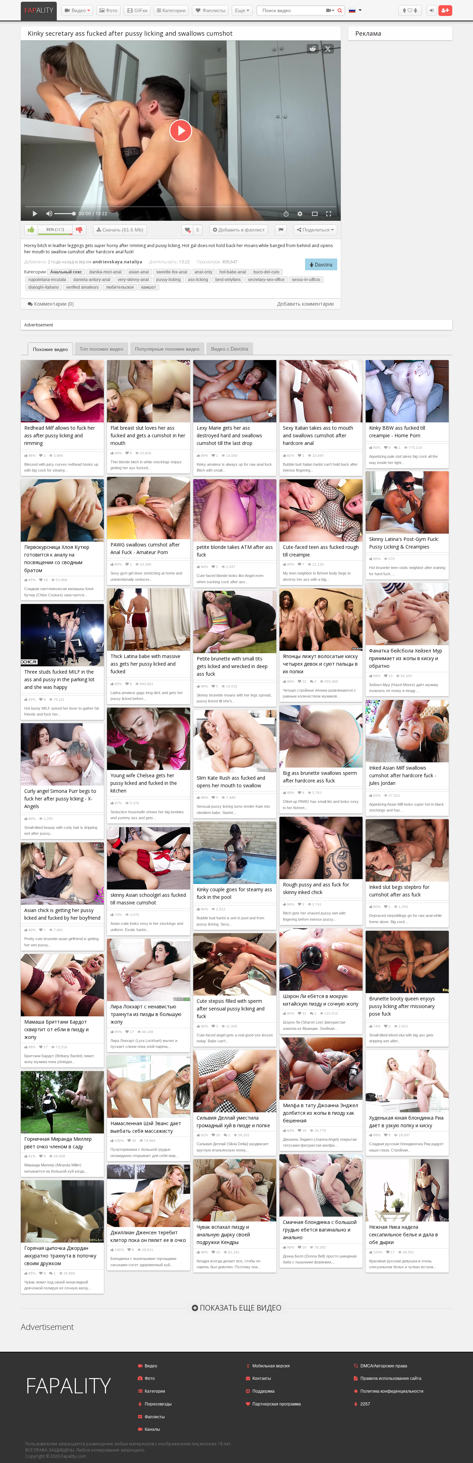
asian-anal (139, 272)
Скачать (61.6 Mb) (122, 230)
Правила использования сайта (390, 1378)
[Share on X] (328, 49)
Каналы (152, 1429)
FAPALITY (68, 1385)
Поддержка (263, 1391)
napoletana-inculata (47, 279)
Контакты (261, 1378)
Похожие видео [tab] (50, 348)
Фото (111, 10)
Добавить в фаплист (241, 230)
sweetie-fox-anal (171, 272)
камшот (148, 287)
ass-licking (198, 279)
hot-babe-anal (233, 272)
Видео (78, 10)
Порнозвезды (158, 1404)
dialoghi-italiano (43, 287)
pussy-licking (168, 279)
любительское (120, 287)
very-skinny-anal (133, 279)
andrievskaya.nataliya (117, 262)
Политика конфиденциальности (391, 1391)
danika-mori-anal (105, 272)
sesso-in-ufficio (306, 279)
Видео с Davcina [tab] (229, 348)
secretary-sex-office (266, 279)
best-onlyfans (228, 279)
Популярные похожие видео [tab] (167, 348)
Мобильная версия (271, 1365)
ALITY (38, 10)
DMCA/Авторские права (383, 1365)
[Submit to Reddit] (313, 49)
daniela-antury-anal (91, 279)
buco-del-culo (266, 272)
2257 (365, 1404)
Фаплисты (213, 10)
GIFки (140, 10)
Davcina (322, 264)
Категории (173, 10)
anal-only (203, 272)
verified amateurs (82, 287)
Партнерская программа (276, 1404)
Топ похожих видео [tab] (101, 348)
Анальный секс (66, 272)
